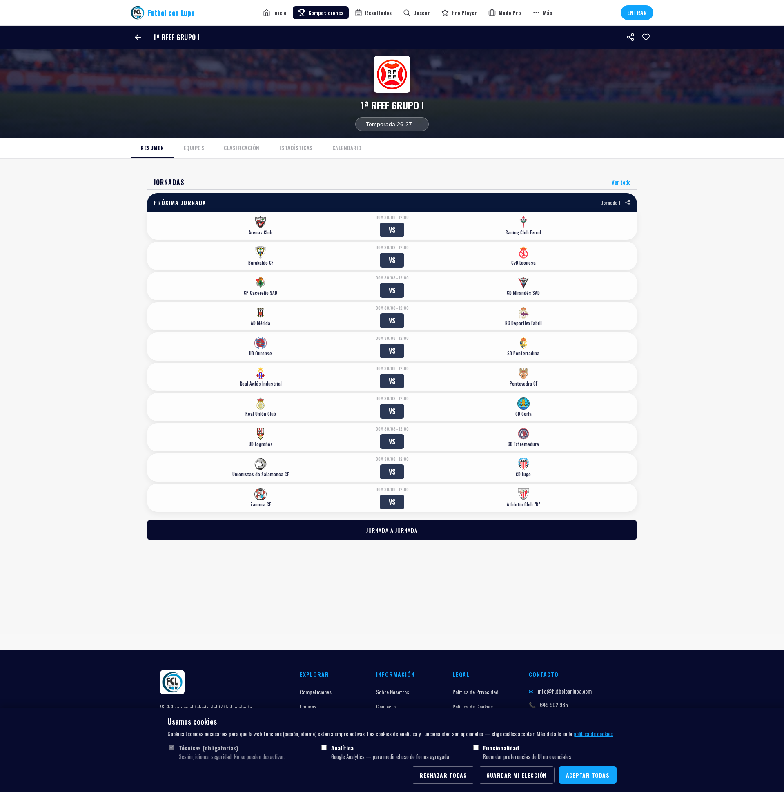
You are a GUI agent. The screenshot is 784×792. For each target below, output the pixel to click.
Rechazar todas (443, 775)
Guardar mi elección (516, 775)
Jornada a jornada (392, 530)
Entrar (637, 13)
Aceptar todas (588, 775)
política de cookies (593, 733)
